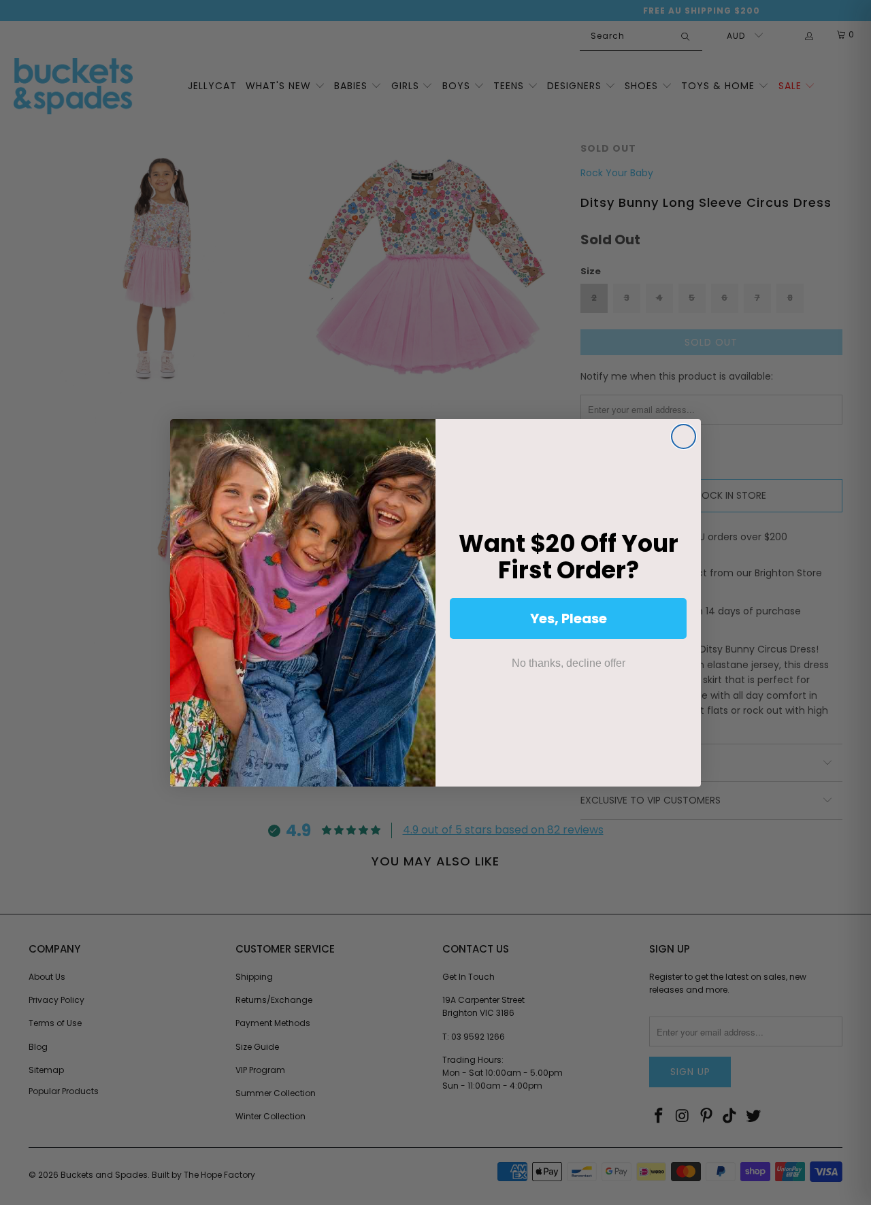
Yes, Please (568, 618)
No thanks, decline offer (568, 663)
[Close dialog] (683, 436)
